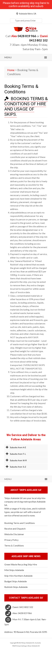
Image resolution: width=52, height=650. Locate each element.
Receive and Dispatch (15, 528)
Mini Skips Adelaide (14, 570)
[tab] (26, 447)
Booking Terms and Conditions (19, 523)
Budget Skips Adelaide (15, 581)
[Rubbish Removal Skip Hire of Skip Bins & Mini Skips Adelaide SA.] (26, 30)
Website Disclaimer (14, 534)
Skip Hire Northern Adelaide (18, 575)
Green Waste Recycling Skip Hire (20, 564)
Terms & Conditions (14, 545)
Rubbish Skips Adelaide (16, 587)
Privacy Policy (11, 539)
